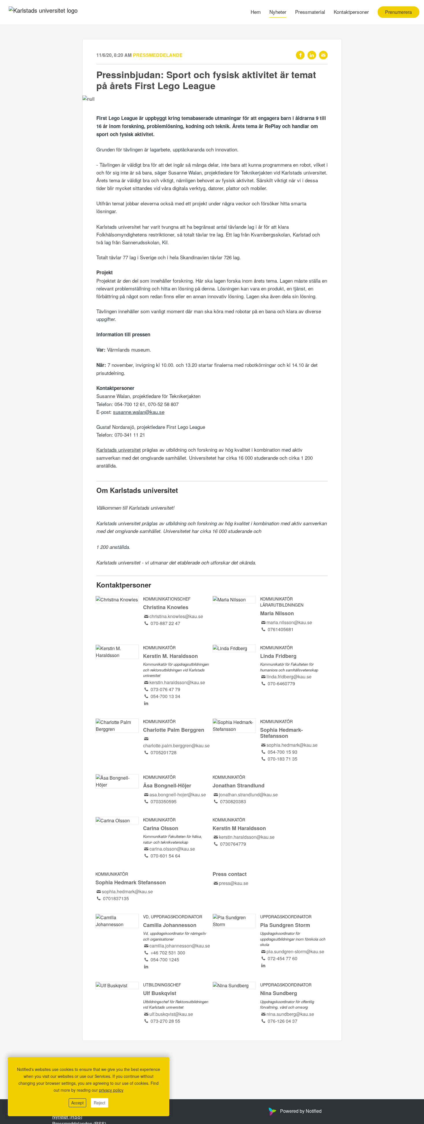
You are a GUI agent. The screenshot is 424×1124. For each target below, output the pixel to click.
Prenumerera (398, 12)
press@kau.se (233, 883)
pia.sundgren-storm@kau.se (295, 951)
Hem (256, 12)
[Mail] (323, 55)
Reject (99, 1103)
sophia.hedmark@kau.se (292, 745)
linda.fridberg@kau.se (289, 676)
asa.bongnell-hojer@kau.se (177, 794)
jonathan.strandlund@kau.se (248, 794)
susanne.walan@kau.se (138, 411)
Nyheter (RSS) (67, 1116)
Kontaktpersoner (351, 12)
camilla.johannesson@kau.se (179, 945)
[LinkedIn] (311, 55)
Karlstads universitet (118, 449)
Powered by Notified (301, 1111)
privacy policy (111, 1090)
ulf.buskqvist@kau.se (171, 1014)
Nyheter (277, 12)
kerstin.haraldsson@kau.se (177, 682)
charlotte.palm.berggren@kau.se (176, 745)
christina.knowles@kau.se (176, 616)
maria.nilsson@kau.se (289, 622)
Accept (77, 1103)
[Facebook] (300, 55)
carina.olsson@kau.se (172, 848)
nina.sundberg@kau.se (290, 1014)
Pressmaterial (310, 12)
